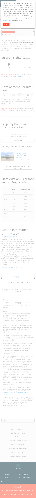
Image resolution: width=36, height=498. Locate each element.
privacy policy (7, 21)
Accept (6, 24)
